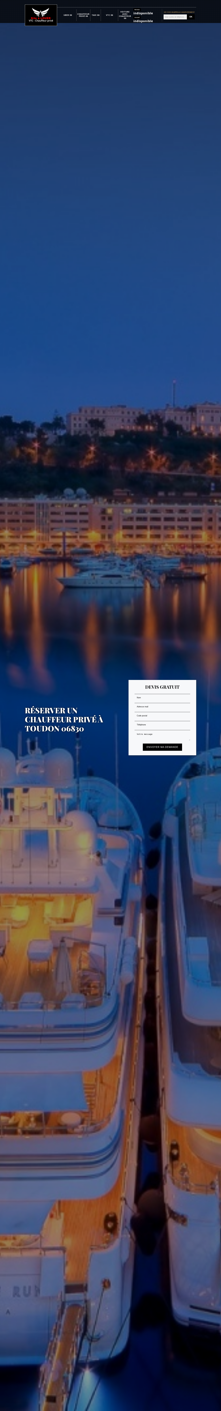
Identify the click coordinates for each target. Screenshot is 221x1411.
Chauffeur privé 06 (83, 15)
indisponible (143, 13)
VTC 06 (109, 15)
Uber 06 (68, 15)
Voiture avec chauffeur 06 (125, 15)
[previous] (9, 710)
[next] (211, 710)
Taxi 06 (96, 15)
